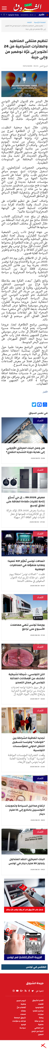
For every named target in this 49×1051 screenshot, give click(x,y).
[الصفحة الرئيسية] (27, 6)
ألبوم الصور (21, 1000)
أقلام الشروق (38, 1000)
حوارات (41, 1014)
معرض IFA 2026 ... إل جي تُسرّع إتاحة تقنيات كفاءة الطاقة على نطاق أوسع (25, 501)
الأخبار (41, 15)
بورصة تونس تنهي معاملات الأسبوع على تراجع (27, 626)
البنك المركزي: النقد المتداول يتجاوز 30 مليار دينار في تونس (27, 861)
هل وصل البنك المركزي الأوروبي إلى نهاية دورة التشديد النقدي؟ (25, 450)
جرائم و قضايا (38, 1010)
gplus (21, 990)
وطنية (23, 1004)
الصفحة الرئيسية (40, 22)
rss (25, 990)
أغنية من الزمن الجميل (37, 1033)
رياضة (41, 1017)
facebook (29, 990)
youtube (17, 990)
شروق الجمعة (20, 1017)
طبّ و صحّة (39, 1021)
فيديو (23, 1024)
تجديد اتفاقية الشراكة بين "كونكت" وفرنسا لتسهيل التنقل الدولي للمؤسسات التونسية (28, 744)
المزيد (4, 8)
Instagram (13, 990)
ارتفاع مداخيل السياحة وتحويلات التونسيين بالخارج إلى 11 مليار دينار (25, 809)
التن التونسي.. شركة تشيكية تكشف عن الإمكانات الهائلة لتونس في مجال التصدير (27, 678)
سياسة (23, 1027)
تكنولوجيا (39, 1007)
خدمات (23, 1014)
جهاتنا (23, 1010)
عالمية (41, 1024)
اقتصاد (29, 22)
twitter (32, 990)
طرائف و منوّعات (19, 1021)
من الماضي (39, 1027)
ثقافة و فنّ (21, 1007)
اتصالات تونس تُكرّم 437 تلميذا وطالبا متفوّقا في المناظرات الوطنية (26, 565)
